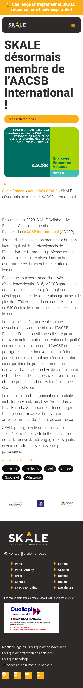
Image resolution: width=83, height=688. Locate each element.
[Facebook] (5, 675)
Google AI (12, 477)
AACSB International (41, 232)
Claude (66, 469)
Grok (50, 469)
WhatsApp (33, 477)
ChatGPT (11, 469)
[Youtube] (28, 675)
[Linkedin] (17, 675)
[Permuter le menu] (73, 25)
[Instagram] (40, 675)
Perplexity (31, 469)
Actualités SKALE (42, 191)
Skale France (13, 191)
